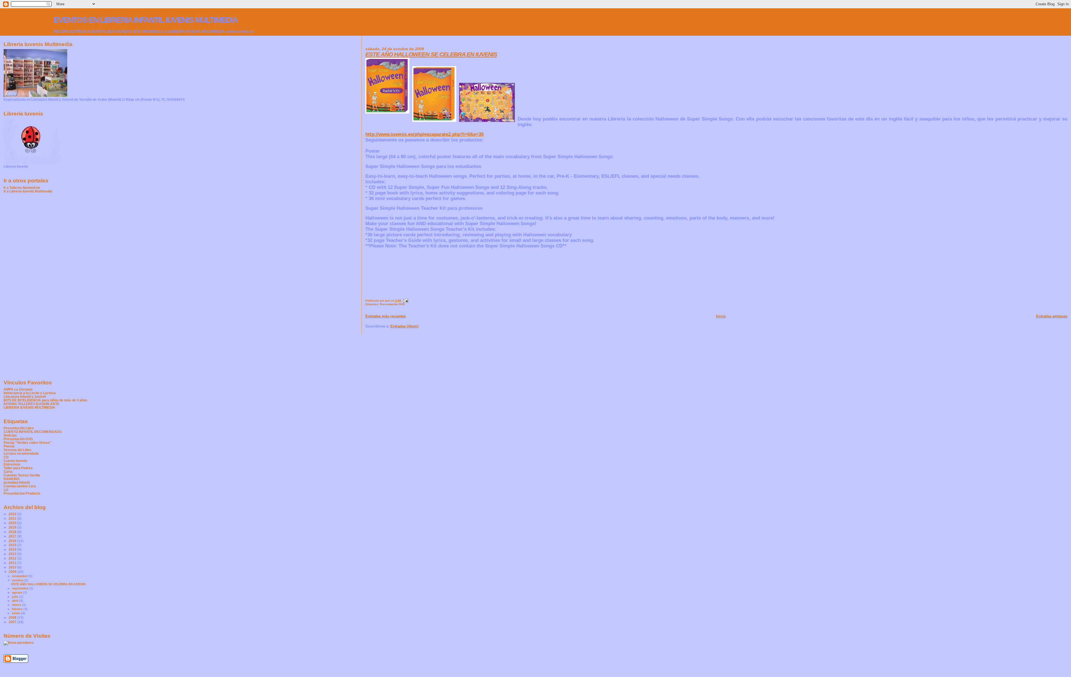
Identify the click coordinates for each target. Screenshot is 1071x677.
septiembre (20, 588)
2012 (13, 558)
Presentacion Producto (22, 493)
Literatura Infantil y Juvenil (25, 396)
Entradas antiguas (1051, 316)
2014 (13, 549)
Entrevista (12, 464)
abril (15, 600)
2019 (13, 527)
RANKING (12, 479)
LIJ (6, 490)
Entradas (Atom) (404, 326)
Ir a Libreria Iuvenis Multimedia (28, 191)
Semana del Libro (17, 450)
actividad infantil (17, 482)
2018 (13, 532)
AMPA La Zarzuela (18, 389)
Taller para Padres (18, 468)
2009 (13, 572)
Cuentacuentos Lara (20, 486)
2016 (13, 541)
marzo (17, 604)
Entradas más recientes (385, 316)
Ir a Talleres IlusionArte (22, 187)
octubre (18, 580)
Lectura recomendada (21, 453)
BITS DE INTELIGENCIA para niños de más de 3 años (45, 400)
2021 (13, 518)
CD (6, 457)
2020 (13, 523)
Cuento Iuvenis (15, 460)
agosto (17, 592)
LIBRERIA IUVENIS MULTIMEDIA (29, 407)
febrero (17, 609)
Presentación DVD (392, 304)
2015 (13, 545)
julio (15, 596)
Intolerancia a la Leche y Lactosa (30, 393)
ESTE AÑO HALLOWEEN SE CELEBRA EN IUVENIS (431, 54)
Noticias (10, 435)
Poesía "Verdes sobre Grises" (27, 442)
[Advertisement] (26, 286)
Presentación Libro (19, 428)
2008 (13, 617)
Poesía (9, 446)
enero (16, 613)
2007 (13, 622)
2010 (13, 567)
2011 (13, 563)
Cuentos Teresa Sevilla (22, 475)
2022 (13, 514)
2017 (13, 536)
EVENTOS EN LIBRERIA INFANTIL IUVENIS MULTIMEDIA (146, 19)
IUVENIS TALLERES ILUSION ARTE (31, 404)
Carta (8, 471)
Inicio (721, 316)
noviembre (20, 576)
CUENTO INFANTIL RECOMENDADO (33, 431)
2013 (13, 554)
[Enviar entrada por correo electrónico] (405, 300)
